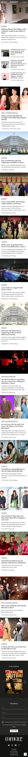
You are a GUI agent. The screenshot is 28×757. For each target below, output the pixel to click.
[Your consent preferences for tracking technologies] (25, 754)
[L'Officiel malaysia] (14, 2)
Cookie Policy (14, 754)
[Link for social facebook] (12, 745)
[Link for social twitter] (9, 745)
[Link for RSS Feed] (19, 745)
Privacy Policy (14, 752)
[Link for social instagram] (15, 745)
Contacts (13, 749)
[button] (25, 682)
